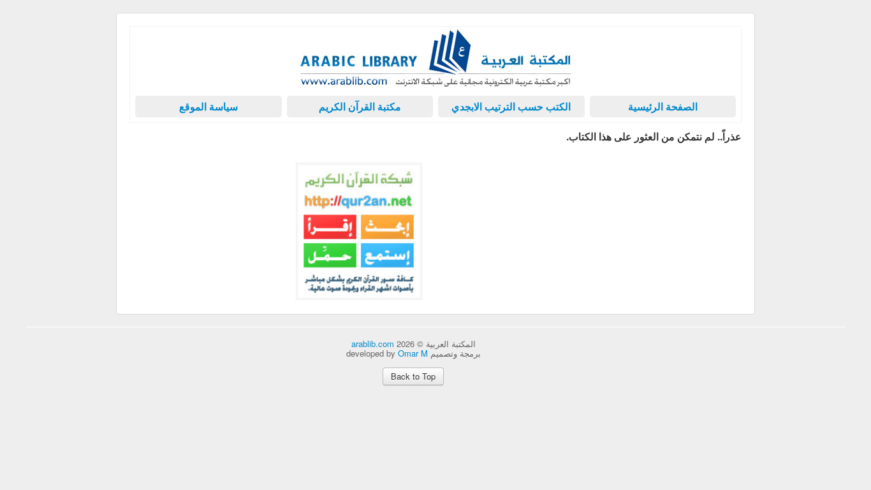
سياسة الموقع (208, 106)
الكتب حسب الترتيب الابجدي (511, 106)
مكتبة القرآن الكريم (360, 106)
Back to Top (413, 376)
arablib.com (372, 344)
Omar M (413, 353)
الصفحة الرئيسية (663, 106)
